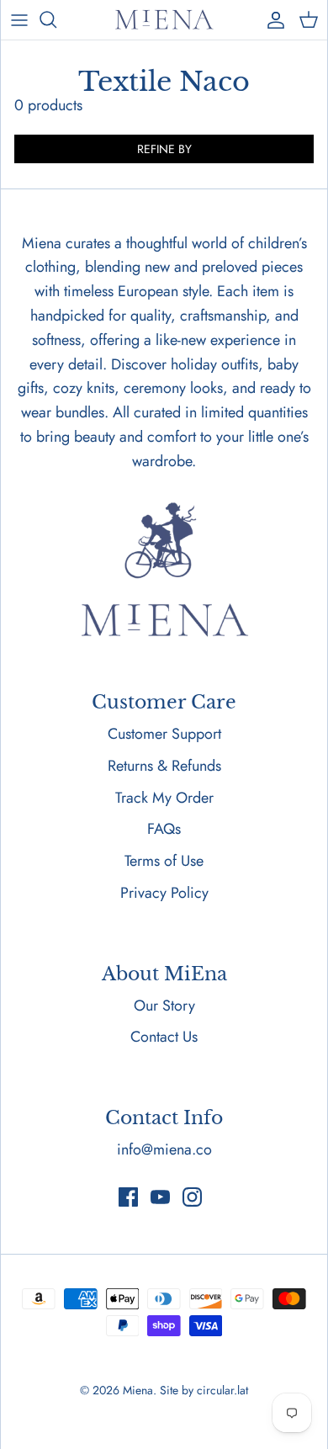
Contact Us (164, 1037)
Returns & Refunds (164, 766)
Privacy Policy (164, 893)
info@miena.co (164, 1149)
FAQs (164, 829)
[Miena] (164, 19)
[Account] (271, 19)
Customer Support (164, 734)
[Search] (56, 19)
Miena (138, 1390)
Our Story (164, 1005)
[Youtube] (160, 1197)
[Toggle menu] (19, 19)
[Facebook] (128, 1197)
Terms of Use (164, 861)
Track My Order (164, 798)
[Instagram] (192, 1197)
